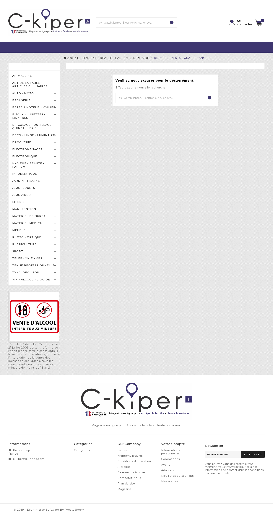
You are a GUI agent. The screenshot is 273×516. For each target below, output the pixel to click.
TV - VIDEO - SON (25, 272)
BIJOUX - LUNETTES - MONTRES (29, 116)
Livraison (124, 450)
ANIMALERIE (22, 76)
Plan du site (126, 483)
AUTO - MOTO (23, 93)
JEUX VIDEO (21, 195)
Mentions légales (130, 455)
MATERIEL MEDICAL (28, 223)
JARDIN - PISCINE (26, 181)
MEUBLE (18, 230)
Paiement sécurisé (131, 472)
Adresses (167, 470)
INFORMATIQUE (24, 173)
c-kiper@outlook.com (28, 459)
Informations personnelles (170, 451)
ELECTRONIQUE (24, 156)
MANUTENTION (24, 209)
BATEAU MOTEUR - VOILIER (34, 107)
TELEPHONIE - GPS (27, 258)
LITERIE (18, 202)
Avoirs (165, 464)
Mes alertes (169, 481)
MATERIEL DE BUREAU (30, 216)
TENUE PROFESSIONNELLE (33, 265)
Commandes (170, 459)
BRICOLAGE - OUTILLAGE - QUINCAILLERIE (33, 126)
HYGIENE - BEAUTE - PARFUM (28, 165)
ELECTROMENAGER (27, 149)
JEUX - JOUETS (23, 188)
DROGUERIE (21, 142)
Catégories (21, 66)
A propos (124, 467)
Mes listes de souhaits (177, 475)
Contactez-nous (129, 478)
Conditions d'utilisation (134, 461)
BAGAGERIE (21, 100)
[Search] (172, 23)
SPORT (17, 251)
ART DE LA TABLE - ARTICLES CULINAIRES (29, 84)
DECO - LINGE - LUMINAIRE (33, 135)
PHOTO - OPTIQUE (26, 237)
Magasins (124, 489)
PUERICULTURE (24, 244)
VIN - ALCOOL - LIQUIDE (31, 279)
